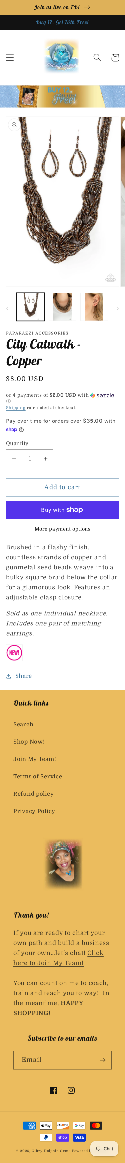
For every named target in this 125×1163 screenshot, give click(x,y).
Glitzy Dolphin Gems (52, 1151)
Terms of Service (37, 776)
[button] (10, 57)
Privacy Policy (34, 811)
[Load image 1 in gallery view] (31, 307)
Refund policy (33, 794)
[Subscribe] (102, 1060)
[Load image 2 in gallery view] (63, 307)
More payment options (63, 529)
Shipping (16, 407)
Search (23, 724)
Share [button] (23, 676)
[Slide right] (117, 309)
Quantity (17, 443)
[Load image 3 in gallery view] (94, 307)
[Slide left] (7, 309)
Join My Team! (34, 759)
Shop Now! (29, 742)
